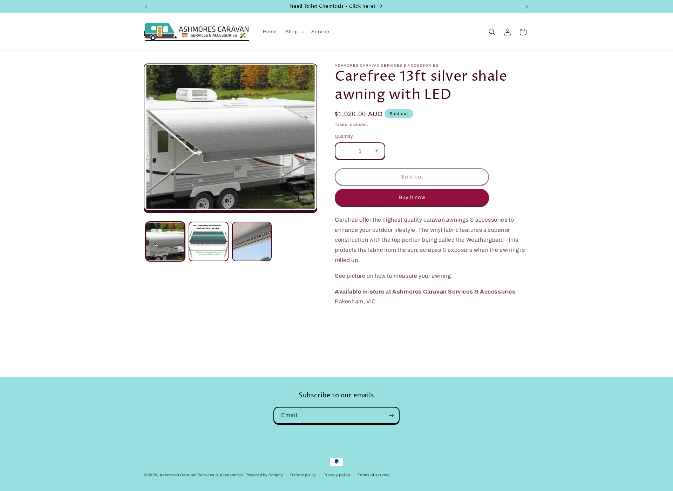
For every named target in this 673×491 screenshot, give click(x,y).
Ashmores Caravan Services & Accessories (201, 475)
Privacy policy (337, 475)
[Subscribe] (391, 415)
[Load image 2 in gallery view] (208, 241)
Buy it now (412, 197)
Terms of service (373, 475)
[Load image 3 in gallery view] (252, 241)
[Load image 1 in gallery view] (165, 241)
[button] (294, 32)
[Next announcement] (527, 6)
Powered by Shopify (264, 475)
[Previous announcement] (146, 6)
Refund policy (303, 475)
